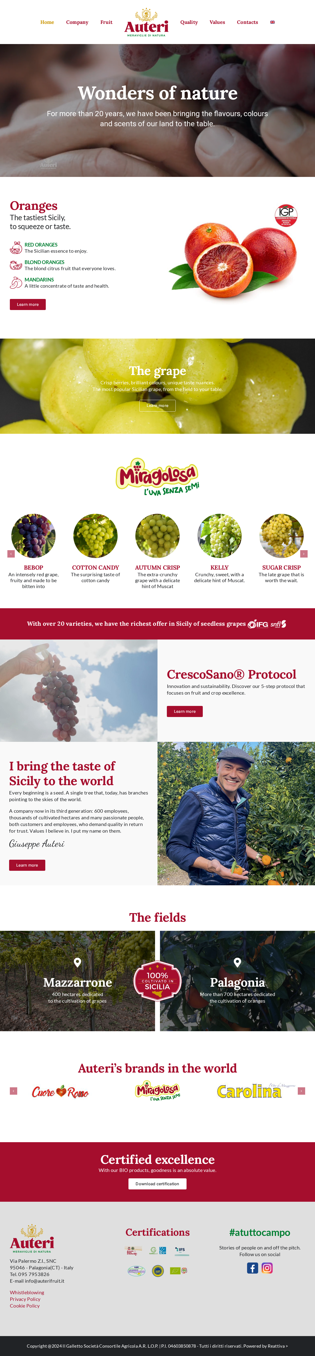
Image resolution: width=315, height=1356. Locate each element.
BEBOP (33, 567)
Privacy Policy (25, 1299)
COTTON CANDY (95, 567)
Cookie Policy (25, 1306)
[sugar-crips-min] (281, 516)
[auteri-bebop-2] (33, 516)
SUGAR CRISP (281, 567)
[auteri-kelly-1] (219, 516)
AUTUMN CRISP (157, 567)
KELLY (219, 567)
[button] (11, 554)
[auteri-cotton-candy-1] (95, 516)
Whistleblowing (27, 1292)
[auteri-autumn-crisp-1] (157, 516)
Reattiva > (278, 1346)
